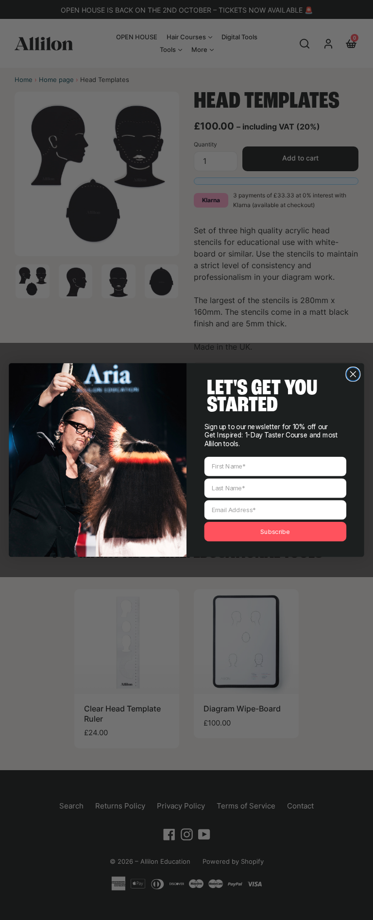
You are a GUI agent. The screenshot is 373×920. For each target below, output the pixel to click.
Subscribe (275, 531)
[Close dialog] (352, 374)
